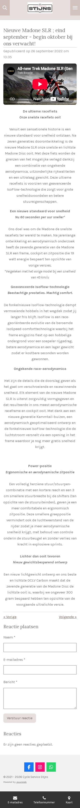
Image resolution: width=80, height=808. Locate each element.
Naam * (9, 637)
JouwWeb (21, 782)
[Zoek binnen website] (5, 7)
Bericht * (10, 682)
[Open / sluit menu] (75, 7)
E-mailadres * (14, 659)
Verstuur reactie (19, 718)
